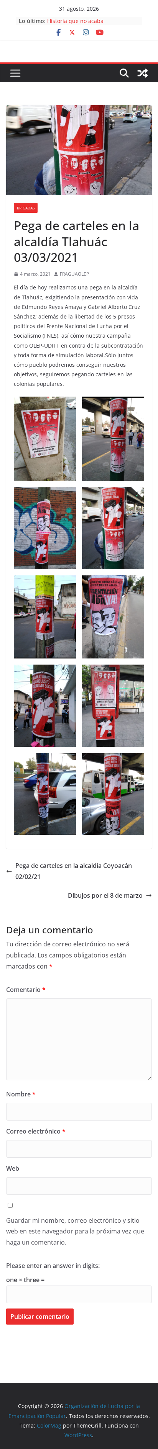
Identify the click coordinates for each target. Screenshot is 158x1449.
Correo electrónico (36, 1131)
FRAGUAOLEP (74, 274)
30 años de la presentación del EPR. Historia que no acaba (93, 23)
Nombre (21, 1094)
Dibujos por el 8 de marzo (105, 895)
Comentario (26, 989)
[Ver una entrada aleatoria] (142, 73)
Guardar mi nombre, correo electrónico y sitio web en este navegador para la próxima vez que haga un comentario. (75, 1231)
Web (12, 1168)
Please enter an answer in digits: (53, 1265)
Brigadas (26, 208)
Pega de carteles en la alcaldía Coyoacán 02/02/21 (73, 871)
